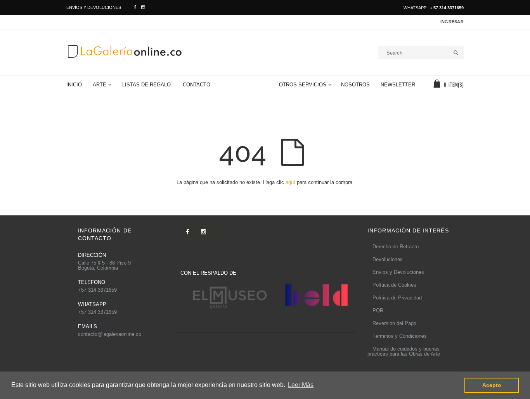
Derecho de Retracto (395, 246)
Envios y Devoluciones (398, 272)
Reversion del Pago (394, 323)
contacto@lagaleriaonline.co (109, 334)
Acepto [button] (491, 385)
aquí (290, 182)
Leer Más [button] (300, 385)
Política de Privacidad (397, 298)
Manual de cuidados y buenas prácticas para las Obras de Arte (403, 351)
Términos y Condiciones (399, 336)
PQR (377, 310)
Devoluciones (387, 259)
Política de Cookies (394, 285)
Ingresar (452, 21)
